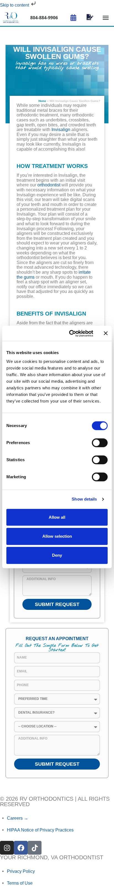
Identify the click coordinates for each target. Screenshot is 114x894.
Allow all (57, 517)
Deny (57, 555)
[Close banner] (106, 333)
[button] (106, 18)
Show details (84, 499)
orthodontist (48, 185)
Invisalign (60, 129)
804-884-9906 (44, 18)
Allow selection (57, 536)
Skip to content (15, 4)
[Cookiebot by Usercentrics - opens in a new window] (71, 333)
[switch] (100, 442)
